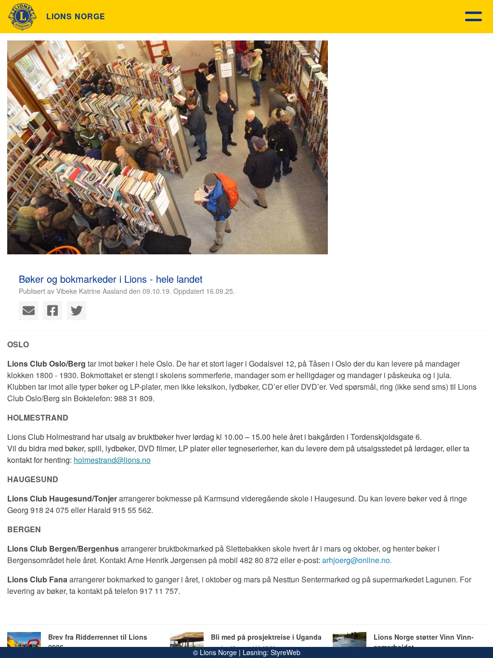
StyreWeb (285, 652)
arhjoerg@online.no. (357, 560)
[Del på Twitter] (76, 310)
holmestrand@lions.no (112, 459)
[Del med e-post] (28, 310)
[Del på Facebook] (52, 310)
